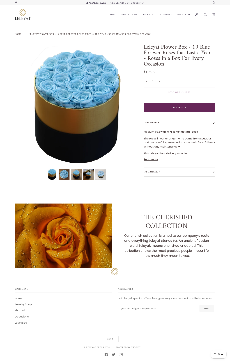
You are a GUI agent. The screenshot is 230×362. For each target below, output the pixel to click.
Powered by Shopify (128, 347)
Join (207, 308)
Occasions (22, 316)
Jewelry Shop (23, 304)
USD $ (110, 339)
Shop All (20, 310)
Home (18, 34)
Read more (151, 159)
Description (151, 123)
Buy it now (179, 107)
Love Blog (21, 322)
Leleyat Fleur (95, 347)
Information (152, 172)
